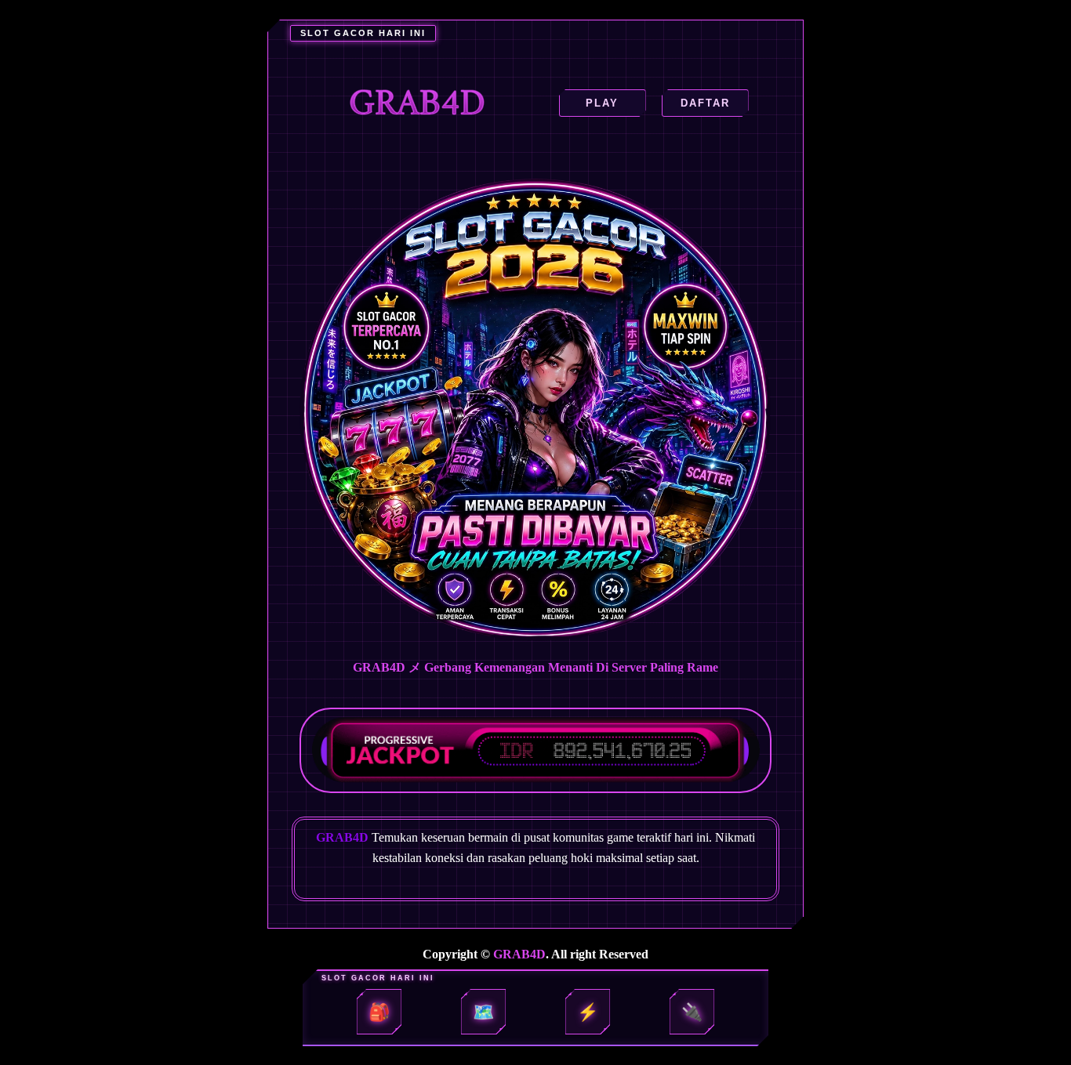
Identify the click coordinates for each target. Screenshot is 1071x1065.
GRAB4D (519, 954)
